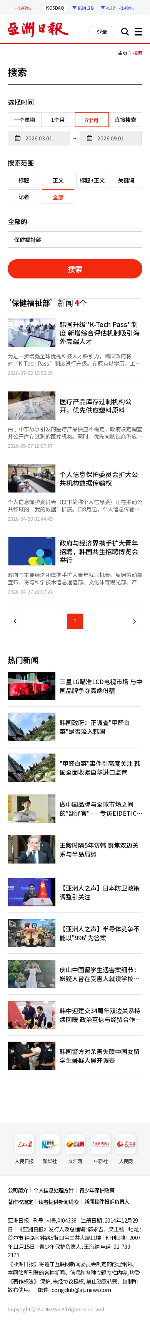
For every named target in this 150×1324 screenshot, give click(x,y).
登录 (102, 31)
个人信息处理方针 (53, 1190)
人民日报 (24, 1161)
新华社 (50, 1161)
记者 (23, 197)
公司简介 (18, 1190)
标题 (23, 180)
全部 (58, 197)
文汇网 (75, 1161)
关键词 (126, 180)
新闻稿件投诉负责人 (106, 1201)
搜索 (75, 268)
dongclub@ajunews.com (81, 1290)
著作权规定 (20, 1202)
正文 (58, 180)
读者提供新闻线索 (58, 1202)
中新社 (100, 1161)
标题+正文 (92, 180)
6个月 (92, 120)
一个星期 (24, 119)
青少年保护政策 (96, 1190)
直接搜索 (125, 119)
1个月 (58, 119)
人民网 (126, 1161)
